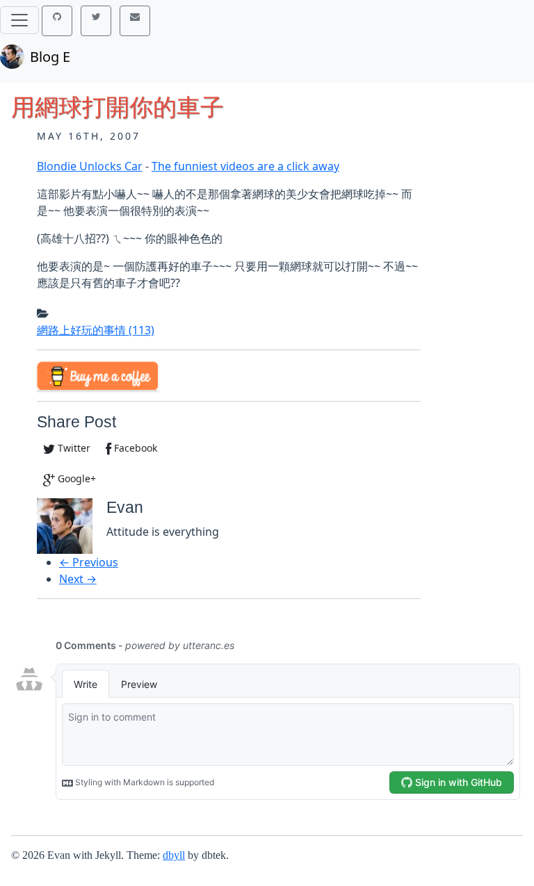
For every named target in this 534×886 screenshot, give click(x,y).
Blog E (50, 56)
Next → (78, 578)
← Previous (88, 562)
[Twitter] (96, 21)
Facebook (134, 447)
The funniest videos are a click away (245, 166)
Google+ (75, 478)
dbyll (174, 855)
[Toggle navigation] (19, 20)
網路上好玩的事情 (95, 330)
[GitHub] (57, 21)
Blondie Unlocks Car (90, 166)
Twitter (72, 447)
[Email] (135, 21)
